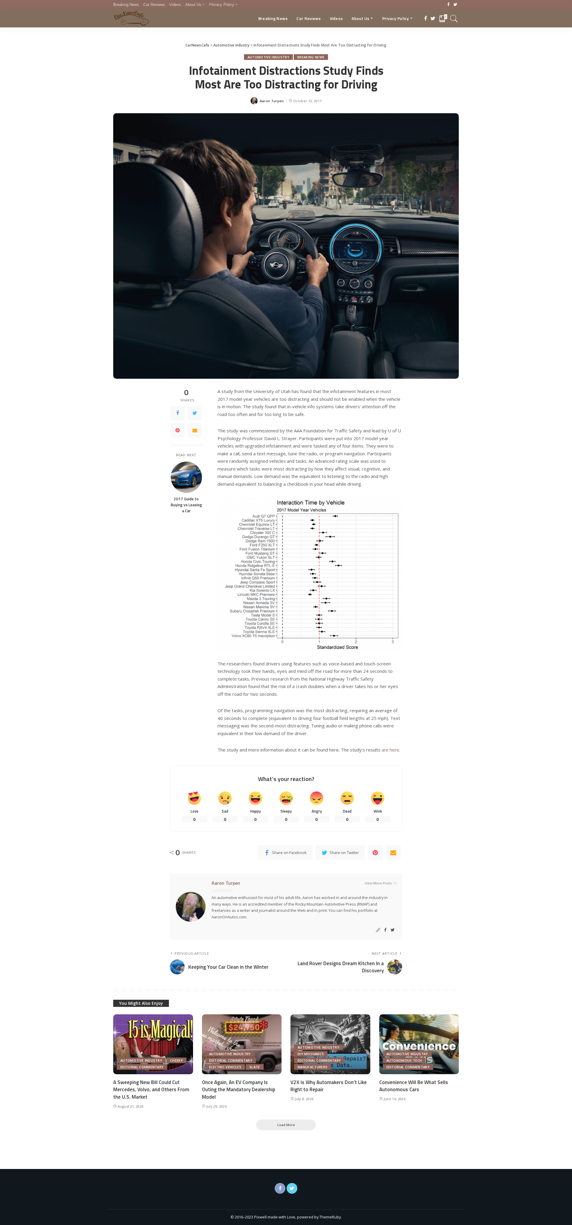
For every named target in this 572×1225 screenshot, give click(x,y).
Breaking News (310, 57)
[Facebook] (448, 5)
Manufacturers (312, 1067)
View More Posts (378, 883)
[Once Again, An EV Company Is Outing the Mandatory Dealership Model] (242, 1044)
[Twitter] (455, 5)
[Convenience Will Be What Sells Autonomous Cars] (419, 1044)
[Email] (195, 430)
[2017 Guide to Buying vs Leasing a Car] (186, 477)
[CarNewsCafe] (131, 18)
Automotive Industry (268, 57)
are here (390, 750)
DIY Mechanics (311, 1054)
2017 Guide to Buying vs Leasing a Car (186, 505)
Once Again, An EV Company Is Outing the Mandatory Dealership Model (238, 1089)
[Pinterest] (177, 430)
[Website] (378, 930)
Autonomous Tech (404, 1060)
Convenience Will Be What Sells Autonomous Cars (413, 1086)
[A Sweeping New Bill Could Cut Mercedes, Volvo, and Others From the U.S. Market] (153, 1044)
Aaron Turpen (272, 101)
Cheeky (176, 1060)
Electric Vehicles (225, 1067)
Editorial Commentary (142, 1067)
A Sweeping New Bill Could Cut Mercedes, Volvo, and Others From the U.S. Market (151, 1089)
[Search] (454, 18)
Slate (254, 1067)
